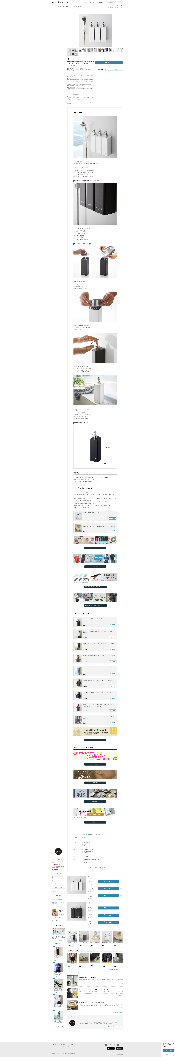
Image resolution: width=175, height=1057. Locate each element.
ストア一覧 (62, 1046)
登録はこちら (62, 940)
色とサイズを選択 (110, 62)
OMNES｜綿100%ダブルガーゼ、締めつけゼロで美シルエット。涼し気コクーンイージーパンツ (99, 644)
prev (69, 30)
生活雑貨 (83, 834)
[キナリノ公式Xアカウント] (114, 1045)
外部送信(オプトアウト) (72, 1053)
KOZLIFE (71, 59)
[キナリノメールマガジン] (122, 1045)
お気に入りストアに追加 (115, 1026)
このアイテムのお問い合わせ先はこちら (96, 867)
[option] (95, 30)
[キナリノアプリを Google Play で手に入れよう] (119, 1049)
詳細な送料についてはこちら (57, 881)
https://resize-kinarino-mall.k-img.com (82, 582)
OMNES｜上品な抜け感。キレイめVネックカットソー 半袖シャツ (97, 680)
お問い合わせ (70, 1048)
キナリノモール (54, 1044)
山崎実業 (83, 837)
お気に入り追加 (169, 1054)
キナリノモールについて (72, 1044)
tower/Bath (84, 839)
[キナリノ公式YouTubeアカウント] (118, 1045)
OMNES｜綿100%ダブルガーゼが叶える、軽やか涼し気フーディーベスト (99, 655)
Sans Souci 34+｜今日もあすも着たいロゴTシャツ (94, 618)
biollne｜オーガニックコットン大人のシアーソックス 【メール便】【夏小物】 (99, 717)
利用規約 (57, 1053)
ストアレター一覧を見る (118, 1012)
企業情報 (53, 1053)
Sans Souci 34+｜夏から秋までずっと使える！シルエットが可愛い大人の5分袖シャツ (99, 632)
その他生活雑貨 (89, 834)
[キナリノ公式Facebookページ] (106, 1045)
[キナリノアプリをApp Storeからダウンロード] (111, 1049)
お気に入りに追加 (115, 69)
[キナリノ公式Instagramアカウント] (110, 1045)
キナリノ (53, 1046)
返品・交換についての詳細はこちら (58, 902)
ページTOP (89, 1037)
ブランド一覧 (62, 1044)
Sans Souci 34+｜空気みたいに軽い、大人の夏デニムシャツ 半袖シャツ (98, 692)
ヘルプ (69, 1046)
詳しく (112, 518)
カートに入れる (169, 1050)
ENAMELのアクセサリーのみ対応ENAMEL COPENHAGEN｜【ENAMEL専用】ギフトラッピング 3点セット (99, 525)
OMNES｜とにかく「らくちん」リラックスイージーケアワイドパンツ (98, 667)
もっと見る (61, 1026)
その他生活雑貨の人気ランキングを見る (116, 969)
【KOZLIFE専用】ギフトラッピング (91, 512)
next (121, 30)
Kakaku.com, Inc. (120, 1054)
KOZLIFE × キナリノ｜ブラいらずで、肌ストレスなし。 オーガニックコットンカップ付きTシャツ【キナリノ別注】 (99, 705)
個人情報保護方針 (64, 1053)
